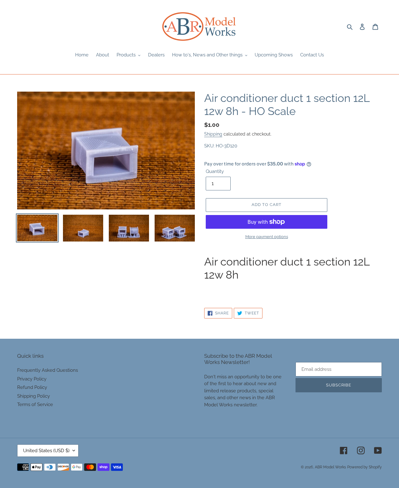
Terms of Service (35, 404)
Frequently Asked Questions (47, 370)
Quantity (215, 171)
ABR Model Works (330, 467)
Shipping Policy (33, 396)
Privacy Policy (31, 379)
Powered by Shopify (364, 467)
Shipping (213, 134)
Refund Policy (32, 387)
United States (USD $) (46, 450)
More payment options (266, 236)
